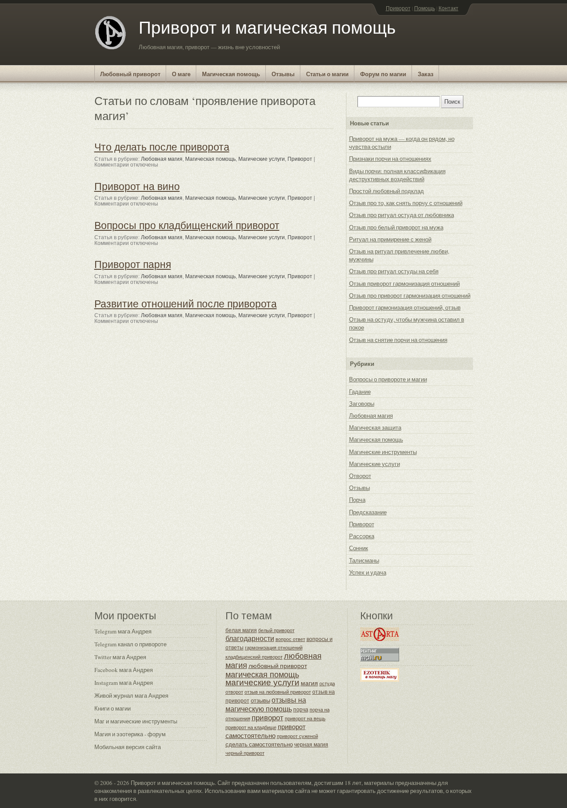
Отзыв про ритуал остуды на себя (394, 271)
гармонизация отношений (274, 648)
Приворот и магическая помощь (267, 27)
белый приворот (276, 630)
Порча (357, 500)
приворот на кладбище (250, 727)
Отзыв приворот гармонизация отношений (404, 283)
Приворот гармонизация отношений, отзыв (405, 307)
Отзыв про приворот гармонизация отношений (409, 295)
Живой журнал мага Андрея (131, 695)
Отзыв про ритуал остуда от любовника (401, 215)
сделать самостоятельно (259, 744)
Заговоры (361, 404)
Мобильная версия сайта (127, 747)
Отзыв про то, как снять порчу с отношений (405, 203)
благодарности (249, 638)
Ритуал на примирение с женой (390, 239)
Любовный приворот (130, 74)
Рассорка (361, 536)
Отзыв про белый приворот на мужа (396, 227)
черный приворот (244, 753)
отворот (234, 691)
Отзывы (283, 74)
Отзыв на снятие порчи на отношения (398, 340)
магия (309, 683)
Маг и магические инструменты (135, 721)
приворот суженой (297, 736)
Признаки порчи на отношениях (390, 159)
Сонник (358, 548)
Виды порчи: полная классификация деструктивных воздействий (397, 175)
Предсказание (368, 512)
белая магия (241, 629)
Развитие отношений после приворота (185, 303)
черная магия (311, 744)
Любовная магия (162, 159)
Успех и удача (367, 572)
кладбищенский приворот (254, 656)
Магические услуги (261, 159)
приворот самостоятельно (265, 731)
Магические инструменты (383, 452)
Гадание (360, 392)
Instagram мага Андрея (123, 683)
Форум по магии (383, 74)
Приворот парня (132, 264)
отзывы (260, 700)
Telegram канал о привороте (130, 644)
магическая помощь (262, 674)
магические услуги (262, 682)
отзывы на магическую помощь (265, 704)
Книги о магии (112, 708)
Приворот (398, 8)
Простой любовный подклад (386, 191)
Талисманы (364, 560)
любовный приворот (278, 666)
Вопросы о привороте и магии (388, 379)
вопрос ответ (290, 639)
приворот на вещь (305, 718)
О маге (181, 74)
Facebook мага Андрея (123, 670)
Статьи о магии (327, 74)
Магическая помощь (231, 74)
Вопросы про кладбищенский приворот (187, 225)
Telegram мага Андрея (122, 631)
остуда (327, 683)
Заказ (425, 74)
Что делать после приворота (161, 147)
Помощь (424, 8)
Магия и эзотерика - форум (130, 734)
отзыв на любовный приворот (278, 691)
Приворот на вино (137, 186)
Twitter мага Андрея (120, 657)
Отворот (360, 476)
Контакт (448, 8)
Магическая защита (375, 427)
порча (300, 709)
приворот (268, 717)
